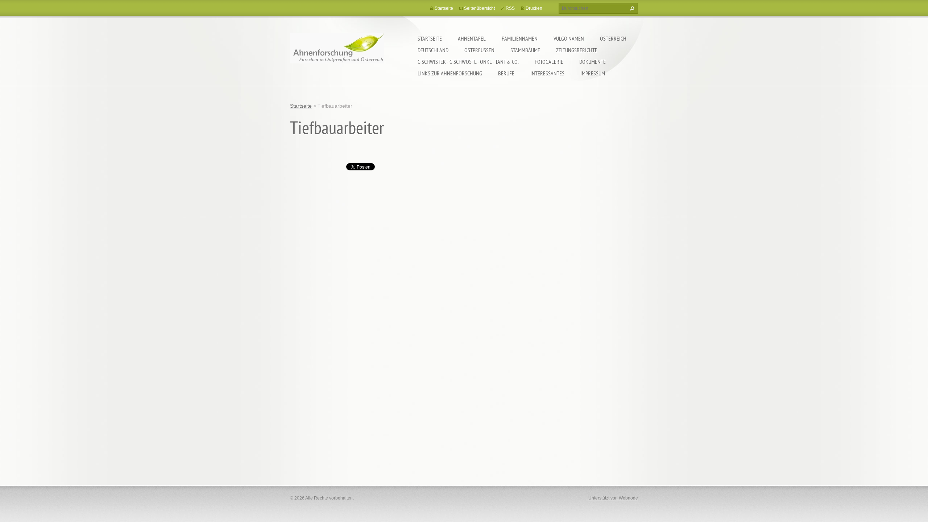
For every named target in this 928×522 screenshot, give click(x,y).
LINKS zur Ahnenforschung (450, 73)
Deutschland (433, 50)
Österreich (613, 38)
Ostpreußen (479, 50)
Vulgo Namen (569, 38)
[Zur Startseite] (337, 52)
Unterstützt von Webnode (613, 498)
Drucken (534, 8)
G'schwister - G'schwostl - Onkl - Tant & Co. (468, 61)
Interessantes (547, 73)
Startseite (430, 38)
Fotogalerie (549, 61)
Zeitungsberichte (576, 50)
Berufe (506, 73)
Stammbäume (525, 50)
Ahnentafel (472, 38)
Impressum (592, 73)
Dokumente (592, 61)
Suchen (631, 8)
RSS (510, 8)
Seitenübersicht (479, 8)
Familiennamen (520, 38)
